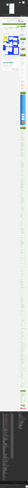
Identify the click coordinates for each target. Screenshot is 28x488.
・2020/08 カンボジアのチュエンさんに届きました (23, 309)
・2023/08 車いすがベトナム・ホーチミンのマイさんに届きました (23, 209)
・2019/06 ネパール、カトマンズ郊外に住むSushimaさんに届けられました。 (23, 363)
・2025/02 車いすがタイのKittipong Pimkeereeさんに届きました (23, 143)
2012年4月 (12, 457)
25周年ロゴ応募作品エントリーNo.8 (5, 423)
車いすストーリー (5, 455)
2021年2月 (12, 447)
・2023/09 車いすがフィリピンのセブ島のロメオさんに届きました (23, 199)
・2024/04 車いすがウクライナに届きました (23, 164)
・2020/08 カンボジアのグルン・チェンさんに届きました (23, 302)
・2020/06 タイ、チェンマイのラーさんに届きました (23, 314)
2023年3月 (12, 434)
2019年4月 (12, 456)
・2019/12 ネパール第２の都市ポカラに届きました (23, 339)
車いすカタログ (4, 456)
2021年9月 (12, 444)
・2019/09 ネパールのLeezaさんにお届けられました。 (22, 352)
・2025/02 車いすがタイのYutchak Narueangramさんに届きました (23, 145)
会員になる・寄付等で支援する (5, 466)
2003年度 (4, 450)
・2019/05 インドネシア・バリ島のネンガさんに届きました (23, 374)
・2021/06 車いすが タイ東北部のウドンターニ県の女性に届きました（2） (23, 282)
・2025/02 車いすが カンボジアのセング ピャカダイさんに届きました (23, 139)
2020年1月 (12, 454)
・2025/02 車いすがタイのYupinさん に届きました (23, 141)
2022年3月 (12, 442)
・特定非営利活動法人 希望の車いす (23, 396)
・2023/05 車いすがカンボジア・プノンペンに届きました (23, 220)
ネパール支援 (4, 432)
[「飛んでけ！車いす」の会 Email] (22, 16)
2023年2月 (12, 435)
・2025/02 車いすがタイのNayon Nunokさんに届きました (23, 147)
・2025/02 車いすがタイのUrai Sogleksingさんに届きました (23, 153)
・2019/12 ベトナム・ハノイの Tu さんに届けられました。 (23, 337)
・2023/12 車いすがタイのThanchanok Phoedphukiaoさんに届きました (23, 187)
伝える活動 (4, 440)
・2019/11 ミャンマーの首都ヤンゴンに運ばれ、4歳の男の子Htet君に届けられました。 (22, 346)
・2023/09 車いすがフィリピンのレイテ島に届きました (23, 203)
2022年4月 (12, 441)
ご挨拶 (19, 416)
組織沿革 (4, 447)
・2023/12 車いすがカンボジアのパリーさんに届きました (23, 194)
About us (4, 474)
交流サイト (4, 437)
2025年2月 (12, 421)
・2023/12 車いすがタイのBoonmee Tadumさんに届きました (23, 181)
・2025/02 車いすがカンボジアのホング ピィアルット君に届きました (23, 133)
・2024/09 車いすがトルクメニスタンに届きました (23, 157)
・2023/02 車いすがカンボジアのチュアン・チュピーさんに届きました (23, 232)
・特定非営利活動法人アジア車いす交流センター (23, 394)
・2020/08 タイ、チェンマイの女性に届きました (23, 310)
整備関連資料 (20, 425)
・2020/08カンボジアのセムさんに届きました (22, 305)
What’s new (4, 476)
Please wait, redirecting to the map (5, 427)
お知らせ (20, 415)
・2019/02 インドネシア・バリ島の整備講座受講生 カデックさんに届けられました (23, 384)
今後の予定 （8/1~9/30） (5, 438)
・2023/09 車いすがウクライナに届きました (23, 197)
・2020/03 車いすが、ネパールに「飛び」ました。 (23, 322)
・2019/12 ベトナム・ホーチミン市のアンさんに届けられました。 (23, 331)
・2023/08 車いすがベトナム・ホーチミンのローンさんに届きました (23, 207)
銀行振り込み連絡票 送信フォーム (5, 459)
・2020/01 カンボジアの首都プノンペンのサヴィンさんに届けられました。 (23, 326)
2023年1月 (12, 436)
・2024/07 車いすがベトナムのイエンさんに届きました (23, 161)
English (4, 473)
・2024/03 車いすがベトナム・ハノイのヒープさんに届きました (23, 170)
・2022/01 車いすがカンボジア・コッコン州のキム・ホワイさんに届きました (23, 264)
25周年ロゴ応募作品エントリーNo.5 (5, 418)
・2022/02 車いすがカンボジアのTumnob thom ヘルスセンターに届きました (23, 253)
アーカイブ (4, 431)
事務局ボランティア (5, 464)
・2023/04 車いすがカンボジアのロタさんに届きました (23, 222)
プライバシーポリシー (5, 433)
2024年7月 (12, 425)
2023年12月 (12, 428)
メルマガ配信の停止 (5, 434)
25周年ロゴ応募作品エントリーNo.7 (5, 421)
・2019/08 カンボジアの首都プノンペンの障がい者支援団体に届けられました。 (23, 356)
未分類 (19, 426)
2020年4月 (12, 453)
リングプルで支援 (5, 467)
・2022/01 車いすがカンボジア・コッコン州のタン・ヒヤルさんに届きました (23, 259)
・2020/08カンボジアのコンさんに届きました (22, 304)
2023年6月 (12, 432)
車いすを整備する (5, 469)
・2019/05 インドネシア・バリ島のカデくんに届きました (23, 376)
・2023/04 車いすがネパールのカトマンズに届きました (23, 226)
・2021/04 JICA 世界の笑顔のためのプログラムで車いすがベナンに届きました (23, 287)
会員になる (4, 471)
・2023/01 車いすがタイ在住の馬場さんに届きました (23, 238)
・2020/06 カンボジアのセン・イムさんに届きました (23, 318)
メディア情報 (20, 423)
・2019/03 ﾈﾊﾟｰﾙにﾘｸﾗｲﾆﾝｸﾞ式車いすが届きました (22, 378)
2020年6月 (12, 452)
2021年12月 (12, 443)
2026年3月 (12, 416)
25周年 (19, 414)
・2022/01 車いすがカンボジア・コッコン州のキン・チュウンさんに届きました (23, 261)
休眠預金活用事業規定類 (5, 439)
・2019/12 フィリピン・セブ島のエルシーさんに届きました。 (23, 341)
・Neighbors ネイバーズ (23, 392)
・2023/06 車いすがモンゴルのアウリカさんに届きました (23, 213)
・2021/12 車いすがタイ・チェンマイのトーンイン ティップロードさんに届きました (23, 272)
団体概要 (4, 441)
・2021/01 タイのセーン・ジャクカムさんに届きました (23, 296)
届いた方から (20, 424)
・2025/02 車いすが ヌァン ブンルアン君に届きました (22, 135)
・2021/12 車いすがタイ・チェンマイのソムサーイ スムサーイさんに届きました (23, 270)
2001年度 (4, 449)
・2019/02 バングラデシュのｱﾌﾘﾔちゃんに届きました (23, 382)
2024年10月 (12, 423)
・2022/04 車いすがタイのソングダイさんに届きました (23, 248)
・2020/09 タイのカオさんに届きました (23, 299)
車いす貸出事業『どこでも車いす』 (5, 458)
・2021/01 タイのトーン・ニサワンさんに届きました (23, 292)
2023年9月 (12, 430)
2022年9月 (12, 438)
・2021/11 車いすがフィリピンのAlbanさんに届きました (23, 280)
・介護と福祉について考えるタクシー (23, 403)
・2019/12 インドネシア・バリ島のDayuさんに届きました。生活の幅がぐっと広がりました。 (23, 343)
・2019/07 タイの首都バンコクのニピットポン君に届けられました (23, 361)
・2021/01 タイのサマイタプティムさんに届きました (23, 290)
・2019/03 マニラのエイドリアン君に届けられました (23, 380)
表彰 (3, 453)
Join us (4, 475)
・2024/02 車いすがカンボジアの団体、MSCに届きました (23, 174)
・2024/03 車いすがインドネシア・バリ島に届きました (23, 172)
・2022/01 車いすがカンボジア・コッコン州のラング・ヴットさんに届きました (23, 256)
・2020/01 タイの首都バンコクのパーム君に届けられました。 (23, 324)
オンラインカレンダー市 (21, 418)
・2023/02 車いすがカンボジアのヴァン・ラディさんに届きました (23, 230)
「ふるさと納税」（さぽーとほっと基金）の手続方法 (5, 429)
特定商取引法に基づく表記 (6, 446)
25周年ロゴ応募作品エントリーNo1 (5, 425)
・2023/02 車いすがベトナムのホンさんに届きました (23, 236)
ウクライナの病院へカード (6, 68)
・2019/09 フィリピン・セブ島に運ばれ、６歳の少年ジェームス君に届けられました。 (23, 349)
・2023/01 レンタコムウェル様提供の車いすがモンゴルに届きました (23, 242)
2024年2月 (12, 427)
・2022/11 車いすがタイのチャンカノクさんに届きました (23, 246)
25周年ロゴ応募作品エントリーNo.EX (5, 424)
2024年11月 (12, 422)
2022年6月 (12, 440)
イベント (20, 417)
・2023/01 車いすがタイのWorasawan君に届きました (23, 244)
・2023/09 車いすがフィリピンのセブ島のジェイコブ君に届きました (23, 201)
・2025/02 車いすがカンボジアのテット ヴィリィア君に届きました (23, 137)
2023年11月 (12, 429)
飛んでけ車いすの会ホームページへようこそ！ (5, 462)
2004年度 (4, 451)
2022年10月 (12, 437)
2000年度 (4, 448)
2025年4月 (12, 420)
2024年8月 (12, 424)
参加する (4, 463)
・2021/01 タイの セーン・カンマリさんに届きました (23, 294)
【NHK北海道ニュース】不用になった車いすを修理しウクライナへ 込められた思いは (15, 69)
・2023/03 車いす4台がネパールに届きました (22, 228)
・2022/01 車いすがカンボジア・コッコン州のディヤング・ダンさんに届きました (23, 267)
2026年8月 (12, 414)
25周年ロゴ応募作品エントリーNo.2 (5, 414)
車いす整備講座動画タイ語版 (4, 445)
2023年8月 (12, 431)
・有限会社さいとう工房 (23, 393)
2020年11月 (12, 449)
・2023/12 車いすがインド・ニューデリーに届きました (23, 191)
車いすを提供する (5, 468)
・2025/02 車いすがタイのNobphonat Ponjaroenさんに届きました (23, 149)
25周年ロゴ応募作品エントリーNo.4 (5, 417)
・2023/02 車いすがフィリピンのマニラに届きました (23, 234)
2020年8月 (12, 451)
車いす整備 (20, 428)
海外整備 (4, 442)
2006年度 (4, 452)
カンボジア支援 (20, 421)
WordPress (4, 479)
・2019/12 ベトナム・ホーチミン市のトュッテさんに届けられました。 (23, 335)
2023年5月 (12, 433)
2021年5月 (12, 445)
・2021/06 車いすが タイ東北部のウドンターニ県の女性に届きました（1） (23, 285)
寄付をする (4, 472)
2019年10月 (12, 455)
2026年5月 (12, 415)
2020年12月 (12, 448)
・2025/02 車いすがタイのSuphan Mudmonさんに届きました (23, 155)
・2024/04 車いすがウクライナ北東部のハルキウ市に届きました (23, 166)
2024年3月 (12, 426)
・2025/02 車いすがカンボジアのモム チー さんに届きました (23, 131)
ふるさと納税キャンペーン (6, 430)
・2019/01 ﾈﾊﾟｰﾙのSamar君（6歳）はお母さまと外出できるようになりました (23, 387)
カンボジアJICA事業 (21, 422)
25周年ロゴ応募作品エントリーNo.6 (5, 420)
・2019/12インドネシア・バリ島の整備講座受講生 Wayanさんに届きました (23, 328)
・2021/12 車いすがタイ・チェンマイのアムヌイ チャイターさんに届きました (23, 275)
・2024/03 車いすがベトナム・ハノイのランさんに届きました (23, 168)
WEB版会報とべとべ (5, 428)
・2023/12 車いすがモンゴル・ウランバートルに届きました (23, 196)
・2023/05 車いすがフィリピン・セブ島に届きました (23, 218)
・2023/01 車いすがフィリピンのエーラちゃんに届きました (23, 240)
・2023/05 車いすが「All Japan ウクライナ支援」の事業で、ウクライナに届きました (23, 215)
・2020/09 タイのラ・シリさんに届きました (23, 298)
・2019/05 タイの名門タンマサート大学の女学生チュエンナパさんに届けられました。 (23, 371)
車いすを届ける (4, 470)
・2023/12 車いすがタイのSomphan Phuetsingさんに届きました (23, 183)
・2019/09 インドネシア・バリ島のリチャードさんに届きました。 (23, 354)
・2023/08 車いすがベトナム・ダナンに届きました (23, 205)
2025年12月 (12, 417)
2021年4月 (12, 446)
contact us (4, 426)
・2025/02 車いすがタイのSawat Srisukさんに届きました (23, 151)
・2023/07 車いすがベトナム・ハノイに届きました (23, 211)
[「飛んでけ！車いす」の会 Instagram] (21, 16)
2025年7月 (12, 419)
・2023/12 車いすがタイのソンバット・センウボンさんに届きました (23, 178)
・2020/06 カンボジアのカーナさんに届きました (23, 320)
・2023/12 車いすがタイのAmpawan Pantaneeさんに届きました (23, 185)
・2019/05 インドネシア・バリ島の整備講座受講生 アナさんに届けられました (23, 368)
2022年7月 (12, 439)
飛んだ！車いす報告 (5, 460)
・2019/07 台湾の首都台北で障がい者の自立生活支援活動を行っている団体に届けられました (23, 359)
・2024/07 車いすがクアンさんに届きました (23, 163)
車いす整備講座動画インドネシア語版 (4, 444)
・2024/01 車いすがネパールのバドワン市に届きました (23, 176)
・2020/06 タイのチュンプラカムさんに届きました (23, 316)
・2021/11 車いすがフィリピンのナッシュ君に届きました (23, 278)
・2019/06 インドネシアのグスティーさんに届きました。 (23, 366)
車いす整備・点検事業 (5, 457)
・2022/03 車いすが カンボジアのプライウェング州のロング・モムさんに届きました (23, 250)
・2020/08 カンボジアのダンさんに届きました (23, 307)
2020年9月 (12, 450)
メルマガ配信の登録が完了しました (5, 436)
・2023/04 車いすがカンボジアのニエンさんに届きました (23, 224)
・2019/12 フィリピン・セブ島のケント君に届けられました (23, 333)
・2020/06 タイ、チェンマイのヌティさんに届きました (23, 312)
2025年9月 (12, 418)
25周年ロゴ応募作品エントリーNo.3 (5, 416)
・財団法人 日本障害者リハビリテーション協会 (23, 400)
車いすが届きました (5, 454)
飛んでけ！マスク (21, 420)
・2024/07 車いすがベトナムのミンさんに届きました (23, 159)
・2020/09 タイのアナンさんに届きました (23, 300)
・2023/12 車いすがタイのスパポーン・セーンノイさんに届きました (23, 189)
